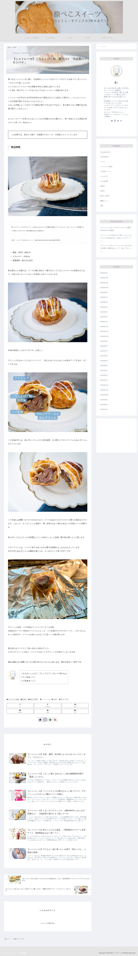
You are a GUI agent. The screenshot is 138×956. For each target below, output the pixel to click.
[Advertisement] (116, 435)
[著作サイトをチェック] (40, 719)
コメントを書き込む (47, 923)
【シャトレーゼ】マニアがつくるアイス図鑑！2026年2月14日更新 (116, 229)
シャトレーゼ (46, 699)
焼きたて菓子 (34, 699)
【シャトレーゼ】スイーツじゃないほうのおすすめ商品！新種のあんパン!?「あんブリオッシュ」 (116, 248)
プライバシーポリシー (10, 953)
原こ (116, 82)
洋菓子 (25, 699)
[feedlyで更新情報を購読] (50, 719)
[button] (75, 711)
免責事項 (23, 953)
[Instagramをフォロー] (45, 719)
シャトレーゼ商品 (14, 699)
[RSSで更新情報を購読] (55, 719)
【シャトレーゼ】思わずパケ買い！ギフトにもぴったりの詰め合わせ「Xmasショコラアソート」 (116, 237)
